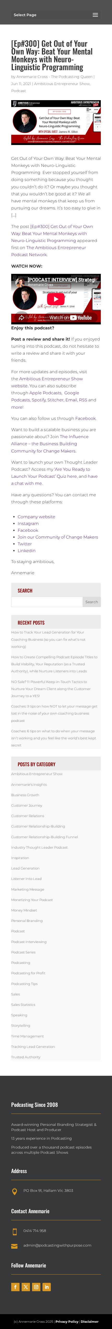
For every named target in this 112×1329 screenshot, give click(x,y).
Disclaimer (89, 1322)
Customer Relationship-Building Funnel (44, 837)
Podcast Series (23, 952)
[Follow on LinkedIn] (46, 1287)
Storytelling (20, 1025)
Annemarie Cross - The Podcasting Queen (54, 76)
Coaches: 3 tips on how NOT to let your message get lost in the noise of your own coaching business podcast (54, 713)
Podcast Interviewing (29, 942)
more (16, 407)
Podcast (18, 90)
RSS (83, 399)
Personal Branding (27, 921)
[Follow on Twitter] (26, 1287)
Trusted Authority (25, 1057)
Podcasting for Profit (28, 973)
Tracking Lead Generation (33, 1046)
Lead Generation (25, 868)
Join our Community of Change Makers (58, 537)
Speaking (19, 1015)
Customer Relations (27, 816)
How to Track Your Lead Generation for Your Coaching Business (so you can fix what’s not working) (48, 639)
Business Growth (25, 795)
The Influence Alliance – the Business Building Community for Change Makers (50, 443)
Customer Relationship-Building (38, 826)
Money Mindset (24, 910)
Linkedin (27, 550)
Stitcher (55, 399)
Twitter (25, 543)
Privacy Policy (67, 1322)
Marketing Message (27, 889)
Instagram (28, 523)
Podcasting (20, 962)
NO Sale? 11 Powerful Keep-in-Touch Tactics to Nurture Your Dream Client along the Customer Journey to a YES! (51, 689)
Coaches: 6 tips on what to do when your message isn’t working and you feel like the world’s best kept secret (53, 738)
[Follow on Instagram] (36, 1287)
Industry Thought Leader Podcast (39, 847)
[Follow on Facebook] (15, 1287)
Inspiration (20, 858)
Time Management (27, 1036)
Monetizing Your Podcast (32, 900)
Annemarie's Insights (29, 784)
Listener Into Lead (26, 879)
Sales (15, 994)
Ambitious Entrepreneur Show (62, 83)
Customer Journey (26, 805)
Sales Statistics (23, 1004)
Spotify (39, 399)
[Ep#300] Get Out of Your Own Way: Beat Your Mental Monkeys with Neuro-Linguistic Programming (52, 233)
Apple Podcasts (45, 392)
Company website (36, 516)
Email (71, 399)
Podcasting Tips (24, 984)
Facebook (85, 418)
